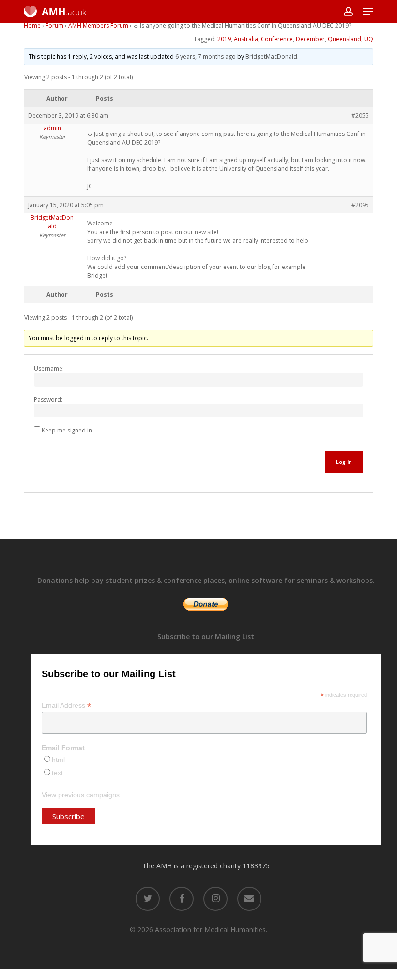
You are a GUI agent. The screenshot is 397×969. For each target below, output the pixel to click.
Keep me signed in (67, 430)
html (58, 759)
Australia (246, 39)
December (310, 39)
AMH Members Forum (98, 25)
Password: (48, 399)
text (57, 772)
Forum (54, 25)
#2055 (360, 115)
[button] (368, 11)
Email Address (66, 705)
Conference (277, 39)
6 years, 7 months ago (205, 56)
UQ (368, 39)
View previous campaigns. (82, 795)
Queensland (344, 39)
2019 (224, 39)
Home (32, 25)
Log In (344, 462)
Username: (49, 368)
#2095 (360, 205)
